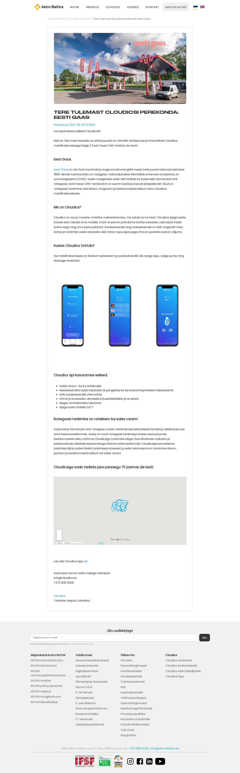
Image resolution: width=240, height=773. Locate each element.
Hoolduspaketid (131, 676)
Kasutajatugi (175, 7)
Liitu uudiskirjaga (120, 630)
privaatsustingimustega (81, 643)
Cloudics (113, 7)
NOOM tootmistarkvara (47, 660)
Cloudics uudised (79, 19)
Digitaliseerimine (87, 671)
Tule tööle (127, 730)
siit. (86, 561)
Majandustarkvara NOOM (48, 655)
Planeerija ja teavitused (91, 682)
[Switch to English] (202, 6)
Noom (74, 7)
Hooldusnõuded (131, 671)
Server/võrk (84, 687)
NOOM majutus (41, 691)
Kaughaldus (128, 735)
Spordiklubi (83, 676)
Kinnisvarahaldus (87, 714)
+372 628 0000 (138, 748)
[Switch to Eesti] (195, 6)
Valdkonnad (84, 655)
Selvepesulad (85, 698)
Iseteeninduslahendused (92, 660)
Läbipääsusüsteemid (90, 724)
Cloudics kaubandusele (181, 666)
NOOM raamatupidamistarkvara (48, 673)
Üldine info (128, 655)
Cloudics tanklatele (179, 660)
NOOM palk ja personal (46, 686)
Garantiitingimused (134, 666)
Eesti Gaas (61, 170)
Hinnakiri (126, 660)
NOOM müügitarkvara (46, 697)
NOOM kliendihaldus (44, 702)
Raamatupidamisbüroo (91, 708)
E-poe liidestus (86, 703)
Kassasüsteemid (87, 666)
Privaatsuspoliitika (133, 714)
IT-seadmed (84, 719)
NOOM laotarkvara (44, 666)
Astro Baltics (56, 19)
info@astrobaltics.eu (165, 748)
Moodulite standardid (135, 719)
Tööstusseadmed (132, 682)
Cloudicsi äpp (175, 676)
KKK (123, 687)
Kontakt (152, 7)
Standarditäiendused (135, 724)
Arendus (92, 7)
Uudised (133, 7)
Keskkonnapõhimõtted (136, 708)
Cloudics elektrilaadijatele (183, 671)
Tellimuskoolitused (133, 698)
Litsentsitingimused (134, 703)
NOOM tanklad (41, 681)
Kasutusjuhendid (132, 692)
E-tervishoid (84, 692)
